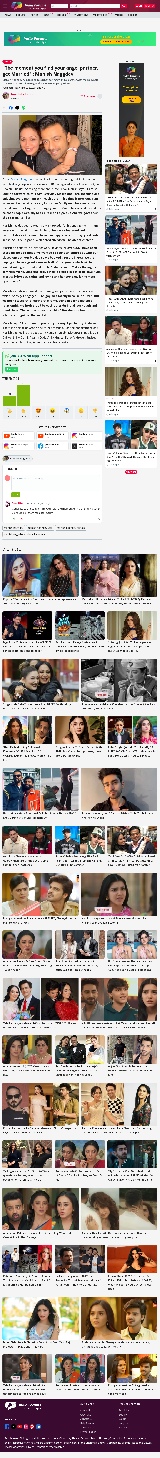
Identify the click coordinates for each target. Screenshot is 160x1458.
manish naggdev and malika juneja (24, 534)
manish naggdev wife (40, 527)
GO (123, 6)
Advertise (85, 1414)
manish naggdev (13, 527)
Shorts (61, 14)
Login (139, 6)
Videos (119, 14)
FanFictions (81, 14)
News (8, 14)
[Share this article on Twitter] (17, 107)
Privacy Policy (88, 1431)
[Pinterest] (32, 1426)
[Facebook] (7, 1426)
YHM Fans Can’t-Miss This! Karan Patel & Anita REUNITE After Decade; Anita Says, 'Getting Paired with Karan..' (128, 201)
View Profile (16, 98)
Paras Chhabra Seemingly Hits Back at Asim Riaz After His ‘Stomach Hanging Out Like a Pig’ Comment (130, 457)
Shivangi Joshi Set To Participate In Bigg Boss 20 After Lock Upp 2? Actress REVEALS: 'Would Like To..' (130, 406)
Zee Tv (123, 1414)
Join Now (12, 368)
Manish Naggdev (22, 179)
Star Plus (124, 1410)
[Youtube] (20, 1426)
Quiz (46, 14)
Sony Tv (123, 1423)
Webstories (100, 14)
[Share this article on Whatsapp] (23, 107)
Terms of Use (88, 1427)
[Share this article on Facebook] (11, 107)
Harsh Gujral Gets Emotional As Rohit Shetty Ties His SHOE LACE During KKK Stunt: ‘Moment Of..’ (131, 252)
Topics (34, 14)
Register (149, 6)
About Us (85, 1410)
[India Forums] (29, 6)
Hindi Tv (7, 61)
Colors (123, 1419)
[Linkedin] (38, 1426)
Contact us (86, 1419)
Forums (20, 14)
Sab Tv (123, 1427)
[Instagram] (26, 1426)
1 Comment (89, 96)
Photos (132, 14)
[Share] (98, 519)
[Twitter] (13, 1426)
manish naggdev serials (71, 527)
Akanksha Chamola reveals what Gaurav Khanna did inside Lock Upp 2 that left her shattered (129, 352)
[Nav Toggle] (4, 6)
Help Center (87, 1423)
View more (131, 472)
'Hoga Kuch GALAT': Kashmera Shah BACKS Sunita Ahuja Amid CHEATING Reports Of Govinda (129, 302)
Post (15, 494)
